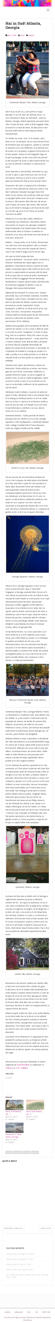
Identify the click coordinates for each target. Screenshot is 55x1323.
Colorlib (38, 1317)
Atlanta (9, 1152)
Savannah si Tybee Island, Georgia (13, 1135)
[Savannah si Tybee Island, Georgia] (14, 1128)
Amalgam (19, 1312)
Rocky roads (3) (13, 1254)
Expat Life (46, 1312)
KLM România (23, 1064)
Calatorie (17, 1152)
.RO (36, 1312)
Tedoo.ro (9, 1068)
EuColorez (8, 1317)
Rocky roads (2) (13, 1259)
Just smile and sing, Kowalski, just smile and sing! (27, 1274)
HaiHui (31, 35)
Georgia (26, 1152)
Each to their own (13, 1269)
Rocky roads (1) (13, 1264)
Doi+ (29, 1312)
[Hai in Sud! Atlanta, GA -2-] (35, 1105)
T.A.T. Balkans (22, 1068)
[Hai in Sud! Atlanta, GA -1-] (14, 1105)
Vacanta (35, 1152)
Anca (22, 35)
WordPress (27, 1320)
